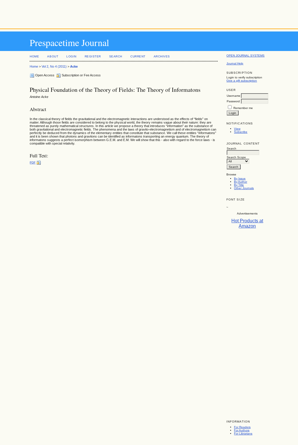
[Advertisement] (149, 13)
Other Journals (244, 188)
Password (233, 101)
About (52, 56)
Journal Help (234, 63)
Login (71, 56)
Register (93, 56)
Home (34, 56)
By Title (239, 185)
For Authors (241, 430)
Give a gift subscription (241, 80)
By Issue (240, 178)
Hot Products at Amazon (247, 223)
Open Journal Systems (245, 55)
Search (115, 56)
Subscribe (240, 131)
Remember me (243, 108)
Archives (162, 56)
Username (233, 95)
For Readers (242, 427)
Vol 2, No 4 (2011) (54, 66)
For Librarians (243, 433)
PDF (33, 162)
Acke (74, 66)
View (237, 128)
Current (138, 56)
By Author (240, 181)
